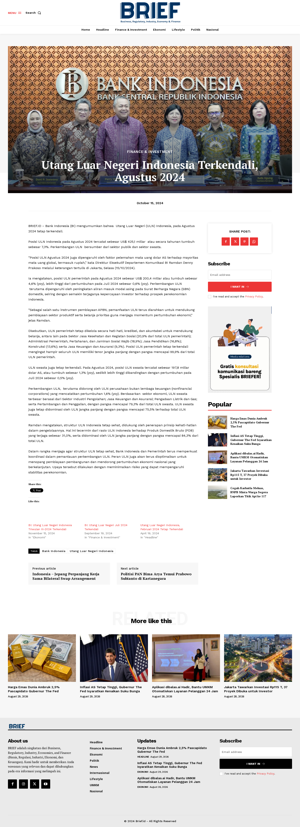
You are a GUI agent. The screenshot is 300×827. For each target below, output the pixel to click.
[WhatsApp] (254, 241)
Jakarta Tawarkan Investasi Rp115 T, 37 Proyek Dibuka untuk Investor (249, 475)
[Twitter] (235, 241)
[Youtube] (45, 783)
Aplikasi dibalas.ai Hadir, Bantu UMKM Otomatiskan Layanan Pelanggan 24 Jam (249, 457)
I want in (237, 286)
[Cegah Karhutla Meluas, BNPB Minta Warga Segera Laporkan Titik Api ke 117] (217, 492)
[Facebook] (226, 241)
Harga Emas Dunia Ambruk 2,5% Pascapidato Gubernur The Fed (249, 422)
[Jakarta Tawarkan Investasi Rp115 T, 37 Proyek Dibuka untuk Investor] (217, 474)
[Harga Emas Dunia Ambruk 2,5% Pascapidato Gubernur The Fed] (217, 422)
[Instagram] (23, 783)
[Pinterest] (244, 241)
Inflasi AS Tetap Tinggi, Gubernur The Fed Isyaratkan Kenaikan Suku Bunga (251, 440)
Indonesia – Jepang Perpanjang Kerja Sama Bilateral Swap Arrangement (65, 576)
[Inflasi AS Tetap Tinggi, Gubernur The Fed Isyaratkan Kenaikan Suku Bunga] (217, 439)
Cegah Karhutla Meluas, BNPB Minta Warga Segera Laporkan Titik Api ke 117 (249, 492)
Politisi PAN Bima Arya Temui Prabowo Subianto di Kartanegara (156, 576)
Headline (143, 756)
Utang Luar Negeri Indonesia (91, 551)
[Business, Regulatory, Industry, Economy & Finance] (41, 727)
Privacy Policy (254, 296)
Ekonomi (142, 771)
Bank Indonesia (53, 551)
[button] (34, 12)
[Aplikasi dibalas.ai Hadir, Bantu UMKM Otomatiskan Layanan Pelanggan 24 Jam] (217, 457)
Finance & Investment (150, 152)
